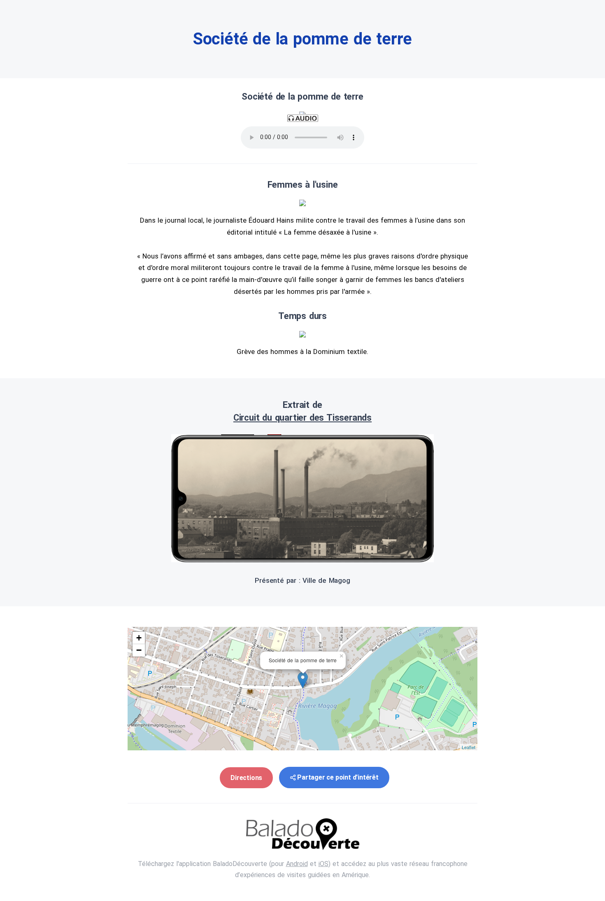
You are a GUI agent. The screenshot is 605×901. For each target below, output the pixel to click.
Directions (246, 778)
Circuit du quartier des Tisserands (302, 417)
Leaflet (468, 747)
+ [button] (139, 638)
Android (297, 864)
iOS (323, 864)
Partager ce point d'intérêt (338, 777)
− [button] (139, 650)
